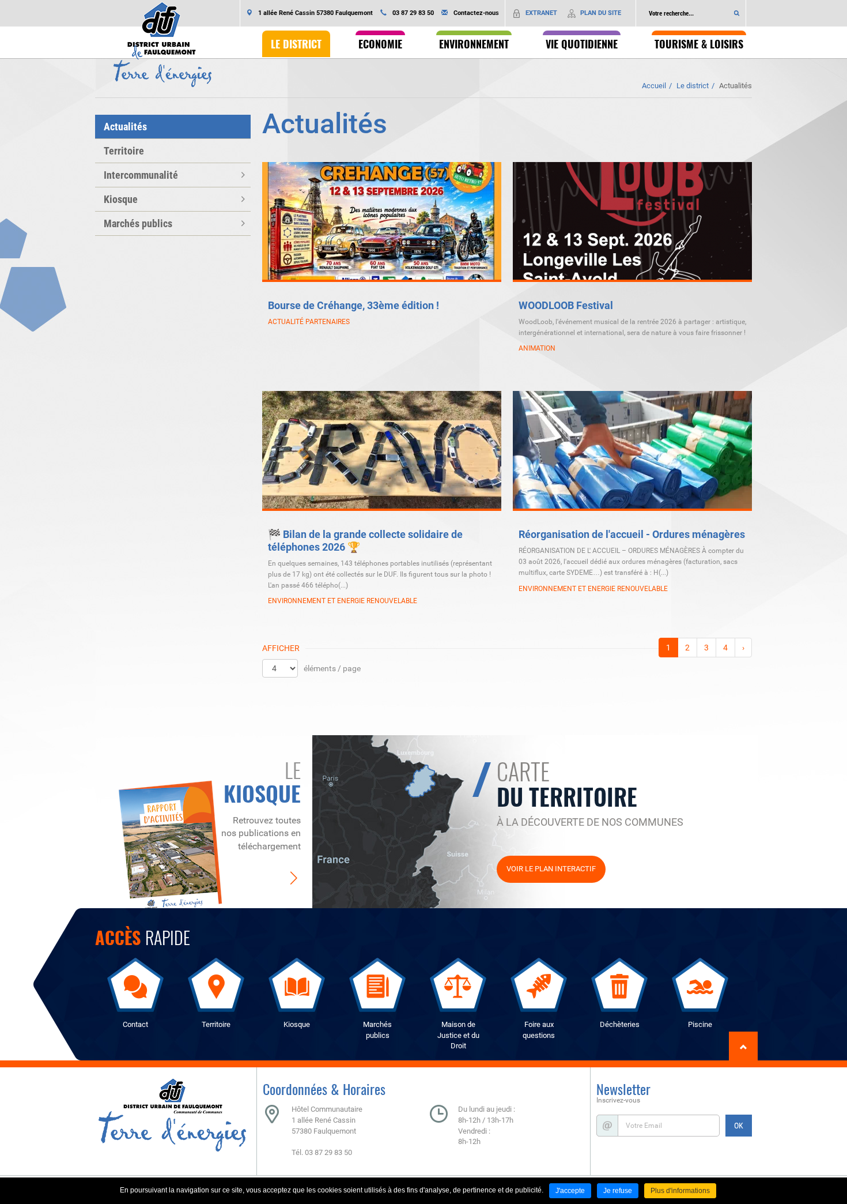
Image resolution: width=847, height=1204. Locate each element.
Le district (692, 85)
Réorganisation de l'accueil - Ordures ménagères (632, 534)
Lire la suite (492, 360)
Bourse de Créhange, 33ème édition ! (353, 305)
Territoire (124, 151)
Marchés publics (138, 223)
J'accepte (570, 1191)
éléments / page (332, 668)
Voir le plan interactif (551, 868)
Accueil (654, 85)
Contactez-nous (476, 13)
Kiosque (121, 199)
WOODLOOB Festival (566, 305)
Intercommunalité (141, 175)
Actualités (735, 85)
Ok (737, 13)
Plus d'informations (680, 1191)
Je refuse (617, 1191)
